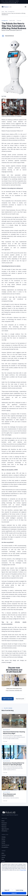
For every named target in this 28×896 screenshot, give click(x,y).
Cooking (3, 841)
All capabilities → (5, 847)
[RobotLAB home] (6, 6)
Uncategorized (11, 11)
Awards (3, 857)
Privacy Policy (23, 870)
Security (3, 843)
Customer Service (5, 845)
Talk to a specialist (7, 698)
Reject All (7, 890)
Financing (10, 2)
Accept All (14, 893)
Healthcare (4, 824)
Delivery (3, 839)
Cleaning (3, 837)
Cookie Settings (19, 890)
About (3, 853)
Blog (6, 11)
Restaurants (4, 822)
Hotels (3, 820)
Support (13, 2)
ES (17, 2)
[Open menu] (25, 6)
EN (15, 2)
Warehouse (4, 826)
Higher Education (5, 829)
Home (3, 11)
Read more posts (20, 698)
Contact (3, 861)
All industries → (5, 830)
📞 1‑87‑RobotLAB (4, 2)
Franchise (4, 855)
